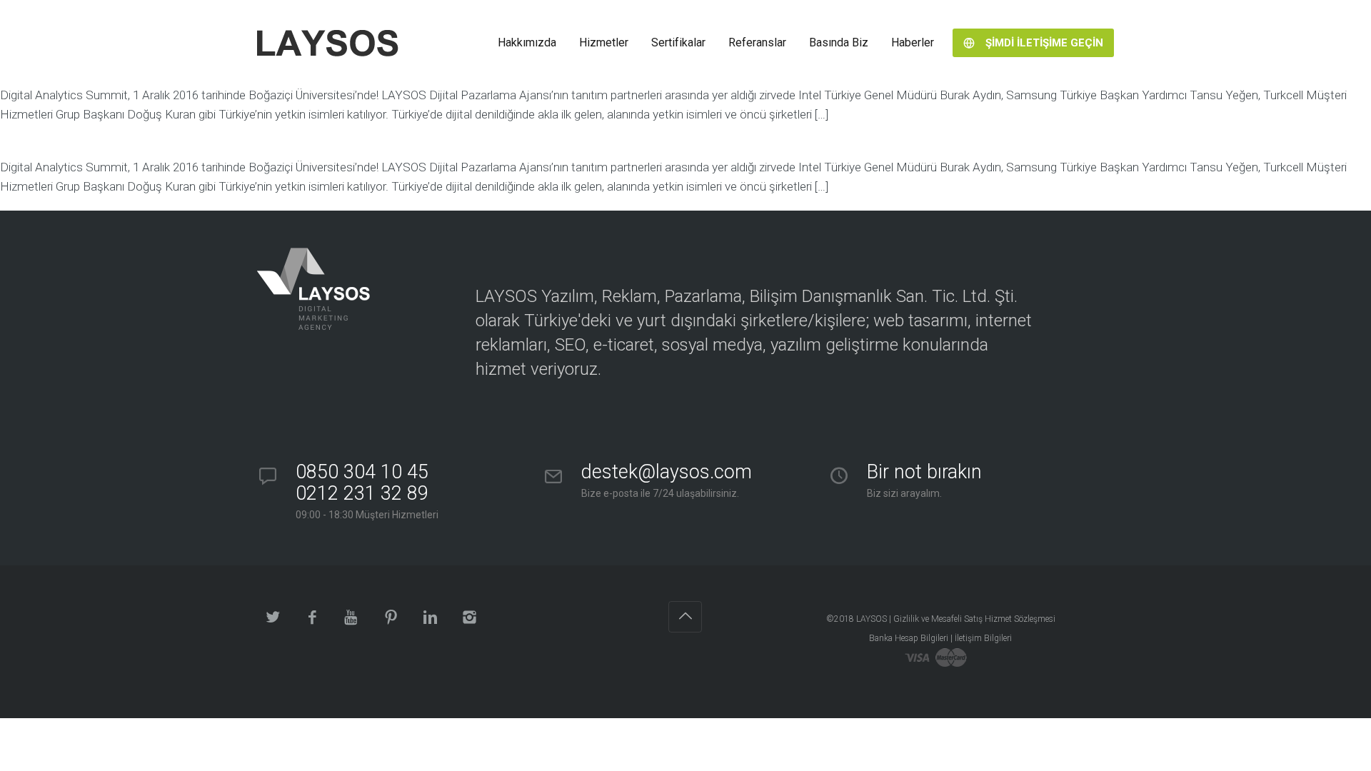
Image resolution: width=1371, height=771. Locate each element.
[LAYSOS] (327, 43)
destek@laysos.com (666, 471)
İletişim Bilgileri (983, 638)
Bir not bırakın (924, 471)
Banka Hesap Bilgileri (908, 638)
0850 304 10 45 (362, 482)
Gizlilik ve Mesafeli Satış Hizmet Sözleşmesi (974, 619)
